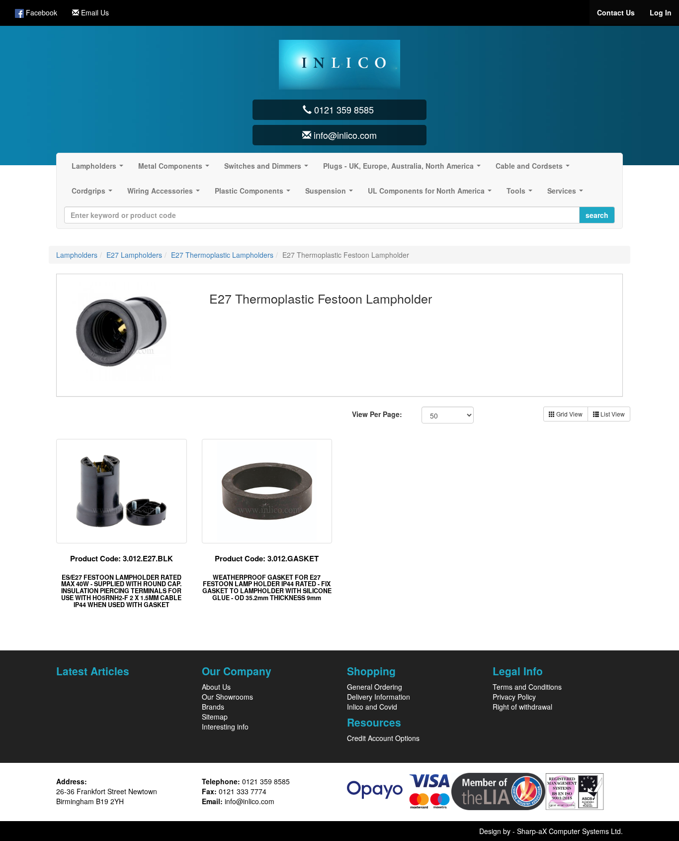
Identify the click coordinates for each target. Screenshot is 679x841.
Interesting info (225, 727)
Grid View (569, 414)
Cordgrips (94, 194)
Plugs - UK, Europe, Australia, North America (404, 169)
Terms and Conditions (527, 687)
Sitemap (215, 717)
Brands (213, 707)
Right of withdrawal (522, 707)
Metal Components (175, 169)
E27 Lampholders (134, 255)
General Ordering (374, 687)
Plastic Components (254, 194)
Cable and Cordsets (535, 169)
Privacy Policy (514, 697)
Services (567, 194)
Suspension (331, 194)
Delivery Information (378, 697)
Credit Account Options (383, 738)
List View (612, 414)
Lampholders (99, 169)
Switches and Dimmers (268, 169)
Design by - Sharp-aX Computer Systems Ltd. (551, 831)
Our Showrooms (227, 697)
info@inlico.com (249, 801)
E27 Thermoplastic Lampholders (222, 255)
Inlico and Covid (372, 707)
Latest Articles (92, 670)
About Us (216, 687)
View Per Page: (377, 414)
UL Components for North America (432, 194)
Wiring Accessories (165, 194)
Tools (521, 194)
